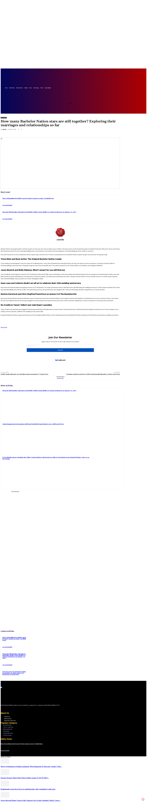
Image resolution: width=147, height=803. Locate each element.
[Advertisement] (15, 560)
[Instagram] (5, 708)
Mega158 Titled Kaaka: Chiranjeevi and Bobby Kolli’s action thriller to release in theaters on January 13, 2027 (39, 212)
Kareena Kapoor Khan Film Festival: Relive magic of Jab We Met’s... (25, 778)
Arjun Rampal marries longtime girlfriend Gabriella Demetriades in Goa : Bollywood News (33, 424)
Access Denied (7, 205)
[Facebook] (64, 99)
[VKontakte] (11, 708)
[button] (70, 103)
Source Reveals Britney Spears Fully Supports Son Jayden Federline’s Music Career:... (31, 800)
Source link (4, 327)
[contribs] (60, 232)
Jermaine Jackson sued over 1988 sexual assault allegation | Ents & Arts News (93, 374)
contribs (4, 129)
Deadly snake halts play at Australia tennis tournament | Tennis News (24, 374)
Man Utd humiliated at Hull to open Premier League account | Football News (28, 198)
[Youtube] (71, 99)
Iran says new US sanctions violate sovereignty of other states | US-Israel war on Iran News (14, 673)
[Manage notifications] (143, 799)
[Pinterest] (105, 133)
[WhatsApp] (111, 133)
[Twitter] (67, 99)
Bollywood (3, 117)
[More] (117, 133)
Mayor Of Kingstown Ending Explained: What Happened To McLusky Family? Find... (31, 766)
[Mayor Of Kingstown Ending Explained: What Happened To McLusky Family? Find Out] (5, 763)
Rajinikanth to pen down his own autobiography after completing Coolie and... (28, 789)
